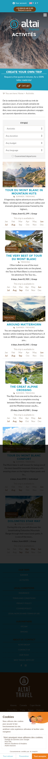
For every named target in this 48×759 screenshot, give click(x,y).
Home (20, 93)
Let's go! (26, 85)
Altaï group (24, 645)
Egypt (30, 710)
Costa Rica (12, 710)
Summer (24, 575)
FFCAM (24, 626)
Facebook (21, 665)
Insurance (24, 593)
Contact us (24, 650)
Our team (24, 655)
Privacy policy (24, 603)
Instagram (25, 665)
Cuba (22, 710)
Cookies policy (24, 608)
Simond (24, 632)
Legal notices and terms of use (24, 613)
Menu (45, 15)
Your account (21, 3)
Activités (24, 580)
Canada (23, 705)
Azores (13, 705)
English (30, 3)
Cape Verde (35, 705)
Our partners (24, 621)
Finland (40, 710)
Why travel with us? (24, 660)
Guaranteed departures (25, 156)
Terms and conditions (24, 598)
